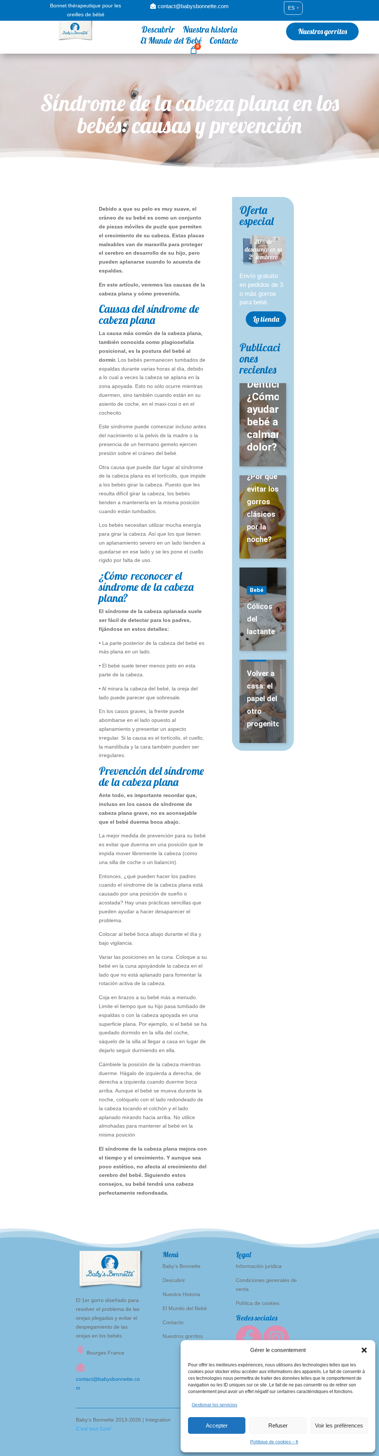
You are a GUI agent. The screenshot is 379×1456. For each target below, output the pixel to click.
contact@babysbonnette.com (193, 6)
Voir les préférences (339, 1425)
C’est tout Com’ (94, 1429)
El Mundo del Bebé (170, 42)
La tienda (266, 319)
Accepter (217, 1425)
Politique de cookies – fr (274, 1442)
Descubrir (158, 31)
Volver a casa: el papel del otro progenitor (263, 698)
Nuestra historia (210, 31)
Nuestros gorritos (322, 31)
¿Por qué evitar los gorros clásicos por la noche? (263, 508)
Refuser (278, 1425)
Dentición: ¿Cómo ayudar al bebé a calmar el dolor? (263, 415)
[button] (364, 1350)
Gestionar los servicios (214, 1405)
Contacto (223, 42)
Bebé (257, 590)
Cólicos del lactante (261, 619)
